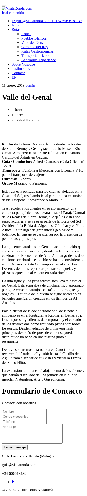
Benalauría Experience (38, 60)
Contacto (18, 73)
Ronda (26, 34)
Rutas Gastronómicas (37, 51)
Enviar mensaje (15, 447)
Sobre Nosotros (23, 64)
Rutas (16, 29)
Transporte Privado (35, 55)
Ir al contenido (13, 13)
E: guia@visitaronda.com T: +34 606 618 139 (47, 21)
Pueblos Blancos (34, 38)
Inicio (16, 25)
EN (14, 77)
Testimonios (21, 68)
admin (30, 85)
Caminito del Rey (34, 47)
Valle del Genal (33, 42)
